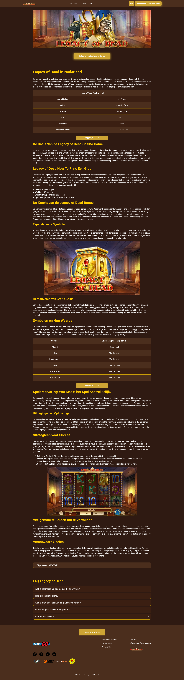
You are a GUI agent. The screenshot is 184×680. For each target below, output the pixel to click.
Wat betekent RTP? (44, 616)
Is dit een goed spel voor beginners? (52, 610)
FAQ (91, 3)
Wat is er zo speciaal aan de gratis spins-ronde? (58, 603)
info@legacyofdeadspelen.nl (140, 643)
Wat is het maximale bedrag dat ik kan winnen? (57, 589)
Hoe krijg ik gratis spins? (46, 596)
